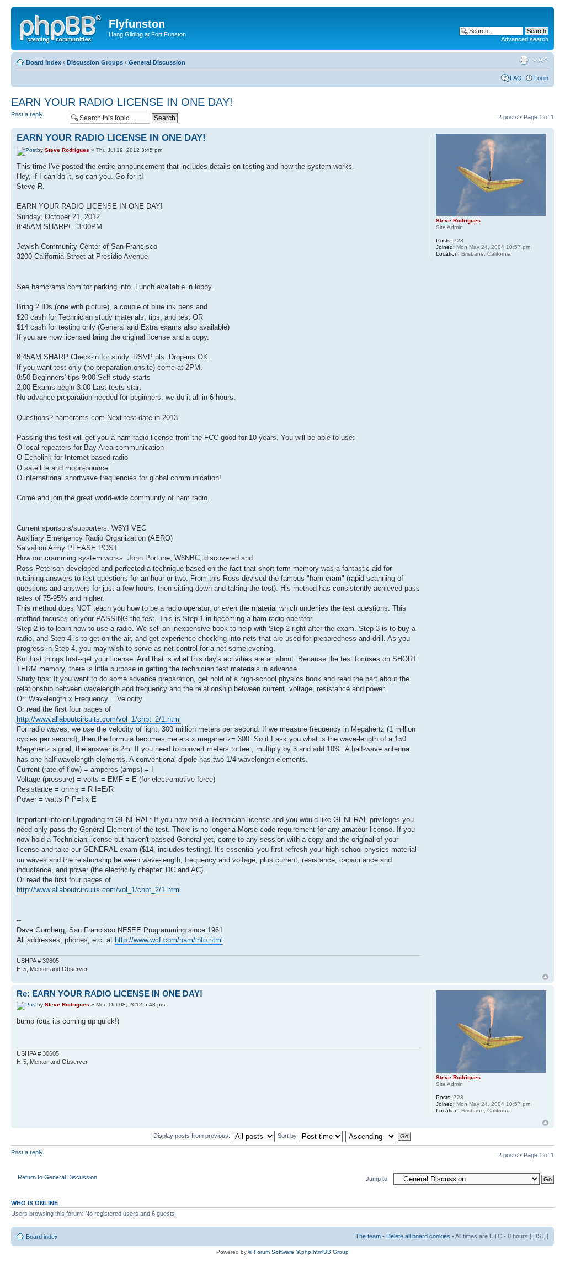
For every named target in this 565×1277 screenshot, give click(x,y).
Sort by (288, 1135)
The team (368, 1236)
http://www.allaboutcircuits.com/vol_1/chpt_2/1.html (99, 719)
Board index (43, 62)
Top (545, 977)
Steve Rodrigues (67, 150)
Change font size (540, 60)
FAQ (516, 78)
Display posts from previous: (192, 1135)
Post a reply (27, 114)
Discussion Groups (95, 62)
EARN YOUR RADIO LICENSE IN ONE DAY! (122, 102)
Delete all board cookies (418, 1236)
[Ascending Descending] (378, 1135)
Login (541, 78)
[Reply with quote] (406, 136)
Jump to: (377, 1178)
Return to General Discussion (57, 1177)
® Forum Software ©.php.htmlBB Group (298, 1252)
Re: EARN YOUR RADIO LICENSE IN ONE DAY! (109, 993)
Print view (524, 60)
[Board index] (61, 27)
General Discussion (157, 62)
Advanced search (524, 39)
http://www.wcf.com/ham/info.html (169, 940)
